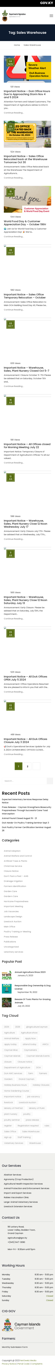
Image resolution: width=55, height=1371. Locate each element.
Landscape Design (13, 916)
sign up (8, 1137)
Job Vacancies (11, 911)
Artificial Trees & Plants (15, 861)
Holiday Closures (41, 1085)
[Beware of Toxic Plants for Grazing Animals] (7, 1002)
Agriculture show (29, 1032)
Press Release (11, 936)
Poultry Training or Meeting (17, 931)
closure (8, 1061)
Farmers (43, 1073)
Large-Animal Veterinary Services (21, 1202)
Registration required (28, 1125)
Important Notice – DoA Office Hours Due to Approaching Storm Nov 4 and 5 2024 (27, 94)
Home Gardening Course (16, 1090)
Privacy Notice (9, 1363)
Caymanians (30, 1050)
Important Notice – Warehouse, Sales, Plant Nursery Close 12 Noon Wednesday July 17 (25, 524)
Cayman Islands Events (38, 1055)
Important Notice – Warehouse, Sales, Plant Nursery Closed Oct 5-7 (26, 369)
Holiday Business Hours (15, 1085)
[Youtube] (14, 1255)
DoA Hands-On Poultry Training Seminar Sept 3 (25, 822)
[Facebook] (3, 1255)
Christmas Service (13, 866)
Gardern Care (11, 896)
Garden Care (10, 891)
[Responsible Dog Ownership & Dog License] (7, 989)
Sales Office (10, 1131)
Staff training (24, 1137)
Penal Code (23, 1363)
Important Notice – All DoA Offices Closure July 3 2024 (25, 740)
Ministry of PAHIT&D (13, 1108)
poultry (26, 1114)
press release (32, 1119)
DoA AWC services (13, 1073)
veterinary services (13, 951)
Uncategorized (11, 946)
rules (47, 1125)
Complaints (36, 1363)
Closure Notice (11, 871)
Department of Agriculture (17, 1067)
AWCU (45, 1044)
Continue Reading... (14, 112)
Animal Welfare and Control (18, 855)
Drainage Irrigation (13, 881)
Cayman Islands (12, 1055)
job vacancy (33, 1096)
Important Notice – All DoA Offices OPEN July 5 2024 (25, 678)
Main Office (9, 926)
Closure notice (25, 1061)
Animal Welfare (11, 1038)
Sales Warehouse (31, 1131)
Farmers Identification (15, 886)
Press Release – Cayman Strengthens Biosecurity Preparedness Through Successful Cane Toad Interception (26, 810)
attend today (29, 1044)
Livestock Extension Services (18, 1206)
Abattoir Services (12, 1174)
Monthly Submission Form (15, 1347)
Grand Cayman (26, 1079)
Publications (10, 941)
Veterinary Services (13, 1143)
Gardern (8, 1079)
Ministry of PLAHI (36, 1108)
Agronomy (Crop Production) (19, 1179)
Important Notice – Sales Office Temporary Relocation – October (25, 296)
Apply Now (30, 1038)
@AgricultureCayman (37, 1026)
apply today (10, 1044)
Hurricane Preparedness (16, 901)
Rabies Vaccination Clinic (16, 1197)
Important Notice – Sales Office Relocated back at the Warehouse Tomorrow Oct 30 (25, 159)
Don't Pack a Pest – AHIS (16, 876)
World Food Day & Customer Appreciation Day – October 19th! (25, 223)
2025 (6, 1026)
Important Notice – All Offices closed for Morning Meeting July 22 (27, 445)
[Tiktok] (11, 1255)
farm (30, 1073)
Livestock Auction (12, 921)
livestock (8, 1102)
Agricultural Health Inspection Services (23, 1183)
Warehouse (35, 1143)
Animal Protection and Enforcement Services (26, 1188)
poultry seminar (12, 1119)
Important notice (12, 1096)
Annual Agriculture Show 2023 (30, 972)
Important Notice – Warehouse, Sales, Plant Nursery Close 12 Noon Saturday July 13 (25, 600)
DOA (38, 1067)
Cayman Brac (11, 1050)
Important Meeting (13, 906)
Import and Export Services (17, 1192)
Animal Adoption (12, 850)
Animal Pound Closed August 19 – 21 (19, 818)
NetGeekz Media (28, 1360)
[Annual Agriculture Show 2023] (7, 975)
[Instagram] (7, 1255)
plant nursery (10, 1114)
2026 (17, 1026)
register (8, 1125)
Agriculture (9, 1032)
